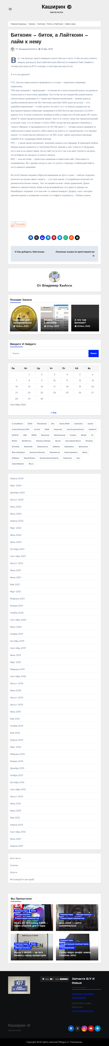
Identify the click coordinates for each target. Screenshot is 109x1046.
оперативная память (49, 458)
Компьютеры (21, 911)
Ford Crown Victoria (75, 429)
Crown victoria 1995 (20, 429)
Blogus (62, 1042)
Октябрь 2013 (17, 782)
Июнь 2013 (15, 810)
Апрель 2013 (16, 825)
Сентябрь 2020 (18, 620)
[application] (54, 979)
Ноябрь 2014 (16, 726)
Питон (58, 441)
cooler (90, 423)
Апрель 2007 (16, 846)
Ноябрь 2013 (16, 775)
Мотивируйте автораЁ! (22, 879)
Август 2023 (16, 499)
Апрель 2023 (16, 521)
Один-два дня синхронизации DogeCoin (22, 323)
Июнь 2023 (16, 514)
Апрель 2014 (16, 740)
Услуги (13, 872)
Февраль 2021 (17, 598)
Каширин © (57, 7)
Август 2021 (16, 563)
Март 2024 (16, 485)
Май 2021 (15, 584)
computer (78, 423)
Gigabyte (93, 429)
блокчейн (28, 446)
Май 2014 (15, 733)
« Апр (53, 412)
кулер (84, 452)
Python (73, 435)
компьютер (55, 452)
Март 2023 (15, 528)
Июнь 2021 (15, 577)
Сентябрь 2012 (18, 832)
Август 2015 (16, 704)
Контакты (15, 858)
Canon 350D (64, 423)
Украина (89, 441)
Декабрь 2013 (17, 768)
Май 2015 (15, 719)
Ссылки (14, 865)
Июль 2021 (15, 570)
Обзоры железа (22, 914)
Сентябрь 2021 (18, 556)
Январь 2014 (16, 761)
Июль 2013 (15, 803)
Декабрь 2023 (17, 492)
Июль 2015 (15, 711)
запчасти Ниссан (37, 452)
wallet (14, 441)
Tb (92, 435)
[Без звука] (61, 979)
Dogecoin (58, 429)
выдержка (69, 446)
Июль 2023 (15, 507)
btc (52, 423)
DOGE (47, 429)
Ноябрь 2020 (17, 613)
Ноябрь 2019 (16, 634)
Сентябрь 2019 (18, 648)
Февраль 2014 (17, 754)
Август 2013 (16, 796)
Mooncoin (45, 435)
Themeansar (76, 1042)
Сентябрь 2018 (18, 676)
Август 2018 (16, 683)
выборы (56, 446)
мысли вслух (29, 458)
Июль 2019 (15, 655)
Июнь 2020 (16, 627)
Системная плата (73, 441)
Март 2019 (15, 662)
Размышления (67, 948)
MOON (34, 435)
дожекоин (83, 446)
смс (78, 458)
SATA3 (83, 435)
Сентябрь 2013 (18, 789)
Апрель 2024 (17, 478)
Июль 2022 (16, 535)
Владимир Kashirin (28, 49)
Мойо (33, 911)
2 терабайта (17, 423)
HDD (25, 435)
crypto (37, 429)
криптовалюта (71, 452)
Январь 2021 (16, 605)
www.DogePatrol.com (82, 1011)
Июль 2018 (15, 690)
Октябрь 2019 (17, 641)
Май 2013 (15, 818)
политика (67, 458)
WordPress (26, 441)
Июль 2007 (15, 839)
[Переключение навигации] (10, 9)
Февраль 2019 (17, 669)
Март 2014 (15, 747)
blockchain (42, 423)
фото (31, 464)
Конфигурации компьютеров (74, 944)
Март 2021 (15, 591)
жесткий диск (18, 452)
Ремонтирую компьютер (27, 918)
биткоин (15, 446)
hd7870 (15, 435)
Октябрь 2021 (17, 549)
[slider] (51, 979)
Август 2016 (16, 697)
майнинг (15, 458)
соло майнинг (18, 464)
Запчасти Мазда (43, 441)
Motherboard (59, 435)
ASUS (30, 423)
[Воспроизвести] (43, 979)
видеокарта (42, 446)
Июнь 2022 (16, 542)
